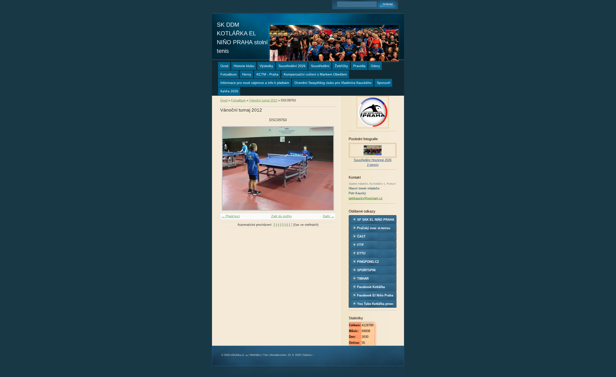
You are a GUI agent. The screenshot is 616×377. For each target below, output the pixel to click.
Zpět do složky (281, 216)
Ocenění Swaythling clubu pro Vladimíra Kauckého (333, 83)
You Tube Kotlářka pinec (375, 304)
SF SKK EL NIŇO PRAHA (375, 219)
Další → (328, 216)
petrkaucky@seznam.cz (366, 198)
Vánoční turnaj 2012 (263, 100)
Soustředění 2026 (292, 66)
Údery (375, 66)
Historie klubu (244, 66)
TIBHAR (363, 278)
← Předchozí (231, 216)
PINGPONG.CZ (368, 262)
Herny (246, 74)
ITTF (360, 245)
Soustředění (320, 66)
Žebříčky (341, 66)
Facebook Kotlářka (371, 287)
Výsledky (266, 66)
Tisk (265, 354)
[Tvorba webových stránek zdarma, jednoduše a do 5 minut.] (247, 355)
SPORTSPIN (366, 270)
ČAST (361, 236)
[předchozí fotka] (228, 168)
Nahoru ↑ (308, 354)
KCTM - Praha (267, 74)
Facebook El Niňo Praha (375, 295)
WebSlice (255, 354)
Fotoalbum (228, 74)
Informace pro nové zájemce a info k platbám (254, 83)
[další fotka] (327, 168)
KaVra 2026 (229, 91)
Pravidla (359, 66)
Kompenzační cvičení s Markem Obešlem (315, 74)
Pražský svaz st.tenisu (373, 228)
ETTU (361, 253)
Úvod (224, 66)
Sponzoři (383, 83)
